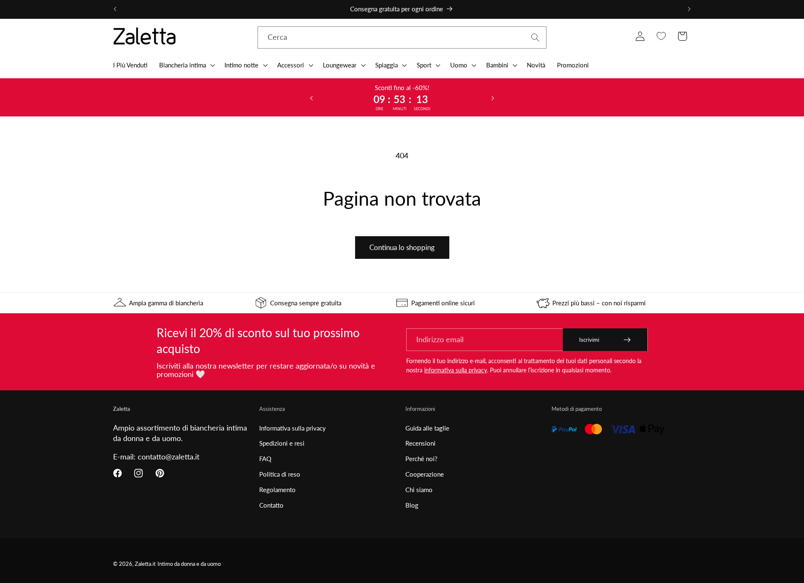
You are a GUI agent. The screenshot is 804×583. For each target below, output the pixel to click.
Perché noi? (421, 458)
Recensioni (420, 443)
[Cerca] (535, 37)
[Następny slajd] (493, 97)
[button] (186, 65)
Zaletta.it (145, 564)
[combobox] (402, 38)
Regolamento (277, 489)
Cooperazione (424, 474)
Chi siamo (419, 489)
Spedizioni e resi (281, 443)
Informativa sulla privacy (292, 428)
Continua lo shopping (402, 247)
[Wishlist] (661, 36)
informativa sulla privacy (455, 370)
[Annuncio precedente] (115, 9)
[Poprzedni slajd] (311, 97)
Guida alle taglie (427, 428)
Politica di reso (279, 474)
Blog (411, 505)
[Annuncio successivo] (689, 9)
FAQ (265, 458)
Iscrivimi (589, 339)
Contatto (271, 505)
